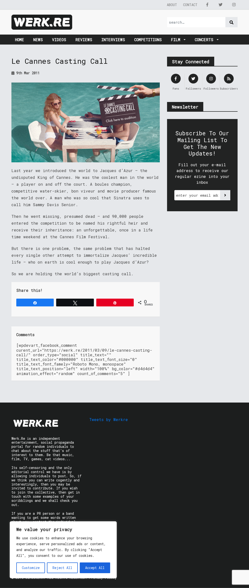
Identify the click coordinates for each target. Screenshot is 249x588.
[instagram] (234, 4)
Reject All (62, 567)
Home (19, 39)
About (172, 4)
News (38, 39)
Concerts (205, 39)
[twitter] (220, 4)
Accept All (95, 567)
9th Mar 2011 (27, 73)
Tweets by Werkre (108, 419)
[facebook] (207, 4)
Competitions (148, 39)
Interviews (113, 39)
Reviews (83, 39)
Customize (31, 567)
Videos (59, 39)
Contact (190, 4)
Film (177, 39)
